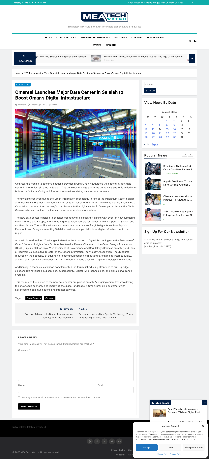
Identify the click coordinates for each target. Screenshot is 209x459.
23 (174, 133)
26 (146, 137)
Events (97, 45)
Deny (170, 447)
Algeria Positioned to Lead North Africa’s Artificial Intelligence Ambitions (178, 169)
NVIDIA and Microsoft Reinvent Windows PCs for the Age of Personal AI (109, 56)
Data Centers (34, 298)
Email (101, 385)
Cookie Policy (162, 454)
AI (164, 174)
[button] (203, 426)
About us (132, 450)
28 (160, 137)
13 (153, 129)
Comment (24, 350)
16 (174, 129)
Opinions (111, 45)
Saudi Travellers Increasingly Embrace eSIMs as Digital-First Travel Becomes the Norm (184, 412)
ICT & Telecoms (65, 37)
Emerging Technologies (95, 37)
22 (167, 133)
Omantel (49, 298)
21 (160, 133)
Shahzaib (22, 104)
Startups (136, 37)
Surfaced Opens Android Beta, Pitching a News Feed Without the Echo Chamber (148, 3)
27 (153, 137)
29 (167, 137)
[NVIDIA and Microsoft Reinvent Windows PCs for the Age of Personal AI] (61, 58)
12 (146, 129)
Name (22, 385)
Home (48, 37)
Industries (120, 37)
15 (167, 129)
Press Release (155, 37)
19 (146, 133)
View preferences (194, 447)
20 (153, 133)
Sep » (155, 144)
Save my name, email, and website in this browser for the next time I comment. (62, 397)
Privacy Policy (176, 454)
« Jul (146, 144)
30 (174, 137)
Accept (146, 447)
